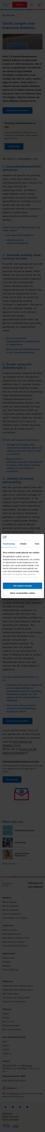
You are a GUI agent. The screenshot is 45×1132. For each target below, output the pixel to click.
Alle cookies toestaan (22, 586)
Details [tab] (23, 544)
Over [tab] (37, 544)
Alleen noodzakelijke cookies (22, 593)
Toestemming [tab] (9, 544)
